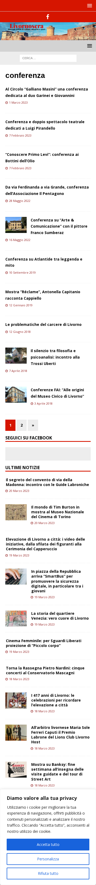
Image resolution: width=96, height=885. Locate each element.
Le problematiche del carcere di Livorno (43, 324)
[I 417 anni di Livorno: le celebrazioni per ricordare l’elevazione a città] (16, 700)
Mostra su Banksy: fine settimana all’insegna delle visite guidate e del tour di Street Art (57, 772)
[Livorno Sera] (48, 36)
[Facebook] (47, 17)
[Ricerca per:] (48, 57)
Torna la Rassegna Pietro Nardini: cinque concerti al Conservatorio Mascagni (45, 670)
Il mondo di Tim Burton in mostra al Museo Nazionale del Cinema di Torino (57, 511)
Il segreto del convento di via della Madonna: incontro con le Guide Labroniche (47, 482)
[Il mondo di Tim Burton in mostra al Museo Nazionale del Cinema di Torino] (16, 512)
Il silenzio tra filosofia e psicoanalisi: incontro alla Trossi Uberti (55, 357)
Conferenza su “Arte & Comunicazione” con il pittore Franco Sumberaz (59, 226)
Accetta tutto (48, 844)
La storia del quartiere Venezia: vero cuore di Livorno (60, 616)
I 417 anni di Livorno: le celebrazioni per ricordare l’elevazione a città (56, 700)
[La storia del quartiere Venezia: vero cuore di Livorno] (16, 619)
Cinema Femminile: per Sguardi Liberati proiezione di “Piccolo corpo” (43, 643)
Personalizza (48, 858)
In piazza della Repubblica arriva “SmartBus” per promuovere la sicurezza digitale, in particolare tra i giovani (57, 581)
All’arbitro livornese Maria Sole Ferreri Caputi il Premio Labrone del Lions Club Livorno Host (60, 735)
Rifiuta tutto (48, 873)
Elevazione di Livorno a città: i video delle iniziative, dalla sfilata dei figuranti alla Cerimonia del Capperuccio (45, 544)
